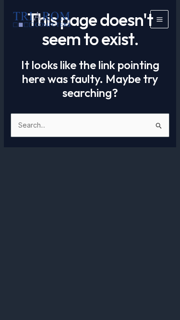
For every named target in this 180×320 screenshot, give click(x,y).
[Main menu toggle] (159, 19)
